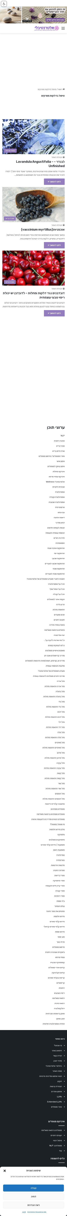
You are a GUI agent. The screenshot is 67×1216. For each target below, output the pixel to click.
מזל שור (61, 783)
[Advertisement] (33, 353)
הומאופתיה (60, 543)
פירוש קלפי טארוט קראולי (54, 926)
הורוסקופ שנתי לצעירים (55, 574)
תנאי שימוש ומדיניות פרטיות (36, 1212)
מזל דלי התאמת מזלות (55, 727)
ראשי (60, 89)
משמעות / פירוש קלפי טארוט (53, 845)
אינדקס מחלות (59, 471)
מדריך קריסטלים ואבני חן (54, 655)
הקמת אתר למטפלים (56, 599)
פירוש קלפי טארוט (57, 921)
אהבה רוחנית (59, 441)
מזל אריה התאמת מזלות (55, 686)
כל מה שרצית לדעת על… (54, 640)
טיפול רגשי (57, 1140)
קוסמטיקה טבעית (57, 962)
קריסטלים (61, 983)
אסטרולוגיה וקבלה (57, 497)
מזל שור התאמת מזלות (55, 788)
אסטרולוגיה (60, 492)
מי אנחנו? (58, 1045)
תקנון (24, 1212)
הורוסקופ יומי (59, 553)
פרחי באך (61, 942)
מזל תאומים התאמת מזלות (54, 799)
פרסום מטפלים (58, 947)
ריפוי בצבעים (59, 993)
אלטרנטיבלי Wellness (55, 482)
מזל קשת (61, 773)
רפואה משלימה (58, 998)
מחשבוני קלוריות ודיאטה (55, 804)
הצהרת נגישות (56, 1086)
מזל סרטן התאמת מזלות (55, 758)
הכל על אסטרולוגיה (56, 584)
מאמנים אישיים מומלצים (55, 650)
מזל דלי (61, 722)
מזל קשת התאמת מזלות (55, 778)
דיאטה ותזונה (59, 517)
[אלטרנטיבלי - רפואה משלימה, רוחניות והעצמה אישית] (46, 28)
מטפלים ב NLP (55, 1145)
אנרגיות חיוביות (58, 487)
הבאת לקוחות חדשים (56, 528)
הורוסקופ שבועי (58, 558)
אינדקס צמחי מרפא (57, 476)
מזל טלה (61, 732)
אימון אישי (61, 461)
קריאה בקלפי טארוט (56, 978)
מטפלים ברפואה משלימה (51, 1130)
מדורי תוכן (57, 1061)
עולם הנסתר (59, 906)
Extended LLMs (54, 1102)
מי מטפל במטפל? (57, 824)
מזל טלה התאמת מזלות (55, 737)
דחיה (33, 1196)
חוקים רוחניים (59, 620)
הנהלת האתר (56, 157)
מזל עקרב (60, 763)
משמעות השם (59, 850)
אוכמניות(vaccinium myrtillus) (43, 229)
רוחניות (62, 988)
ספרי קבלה (60, 891)
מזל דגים (61, 712)
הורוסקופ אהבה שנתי (56, 548)
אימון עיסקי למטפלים (56, 466)
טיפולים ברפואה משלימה (54, 630)
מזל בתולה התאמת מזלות (54, 696)
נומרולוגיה (60, 855)
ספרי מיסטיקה (59, 880)
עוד (60, 1151)
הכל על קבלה (59, 594)
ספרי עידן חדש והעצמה (55, 886)
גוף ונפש (61, 512)
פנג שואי (61, 937)
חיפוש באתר (57, 1050)
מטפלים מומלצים (58, 809)
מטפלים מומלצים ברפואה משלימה (51, 814)
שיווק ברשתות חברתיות (55, 1013)
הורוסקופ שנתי (59, 568)
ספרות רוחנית (59, 870)
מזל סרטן (61, 753)
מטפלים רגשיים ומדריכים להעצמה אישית (48, 819)
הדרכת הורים (59, 538)
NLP (63, 436)
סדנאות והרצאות (58, 865)
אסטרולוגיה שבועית (57, 502)
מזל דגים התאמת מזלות (55, 717)
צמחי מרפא (60, 957)
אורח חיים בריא (58, 451)
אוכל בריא (60, 446)
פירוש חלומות (59, 916)
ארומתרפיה (60, 507)
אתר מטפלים (56, 1107)
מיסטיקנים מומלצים (57, 840)
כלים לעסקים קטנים (56, 645)
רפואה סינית (60, 1003)
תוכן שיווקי (60, 1018)
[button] (4, 1170)
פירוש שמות (60, 932)
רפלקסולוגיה (59, 1008)
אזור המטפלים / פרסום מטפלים (52, 456)
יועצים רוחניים (56, 1135)
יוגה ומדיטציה (59, 635)
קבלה (33, 1188)
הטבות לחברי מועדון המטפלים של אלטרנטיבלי (46, 579)
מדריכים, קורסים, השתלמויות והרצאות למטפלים (45, 661)
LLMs (59, 1096)
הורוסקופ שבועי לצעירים (55, 563)
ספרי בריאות (59, 875)
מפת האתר (57, 1071)
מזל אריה (61, 681)
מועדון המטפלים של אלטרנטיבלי (51, 671)
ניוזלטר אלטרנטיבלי (54, 1066)
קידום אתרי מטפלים (56, 967)
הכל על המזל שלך (57, 589)
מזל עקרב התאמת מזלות (54, 768)
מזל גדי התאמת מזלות (55, 707)
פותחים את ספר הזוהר (55, 911)
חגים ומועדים (59, 615)
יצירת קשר (57, 1056)
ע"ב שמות (61, 901)
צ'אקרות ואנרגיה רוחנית (55, 952)
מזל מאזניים (60, 742)
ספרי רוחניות (59, 896)
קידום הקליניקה (58, 972)
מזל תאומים (60, 793)
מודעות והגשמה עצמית (55, 666)
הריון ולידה (60, 604)
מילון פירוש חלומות (57, 829)
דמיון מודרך (60, 522)
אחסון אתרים (56, 1091)
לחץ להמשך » (54, 181)
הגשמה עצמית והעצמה (55, 533)
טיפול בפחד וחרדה (57, 625)
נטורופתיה (60, 860)
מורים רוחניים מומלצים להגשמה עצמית (49, 676)
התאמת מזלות (59, 609)
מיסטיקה (61, 834)
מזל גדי (62, 701)
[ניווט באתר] (63, 29)
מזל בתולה (60, 691)
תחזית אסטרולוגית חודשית (54, 1024)
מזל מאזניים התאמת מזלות (53, 747)
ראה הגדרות (33, 1205)
